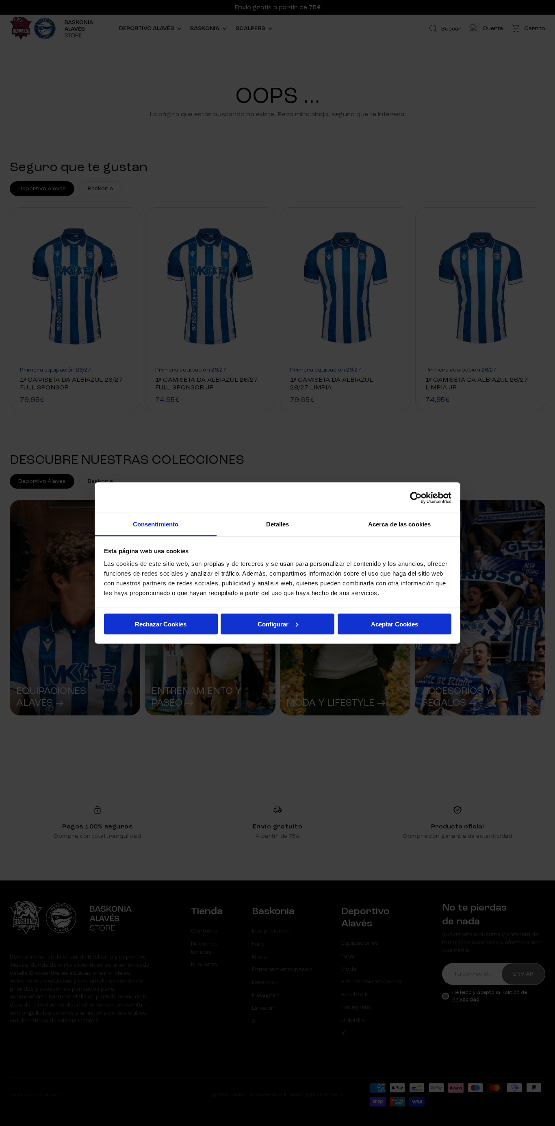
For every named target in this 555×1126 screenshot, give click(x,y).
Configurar (273, 623)
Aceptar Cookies (394, 623)
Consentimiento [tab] (155, 524)
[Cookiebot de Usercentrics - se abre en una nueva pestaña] (415, 497)
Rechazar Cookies (160, 623)
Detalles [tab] (277, 524)
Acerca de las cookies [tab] (399, 524)
